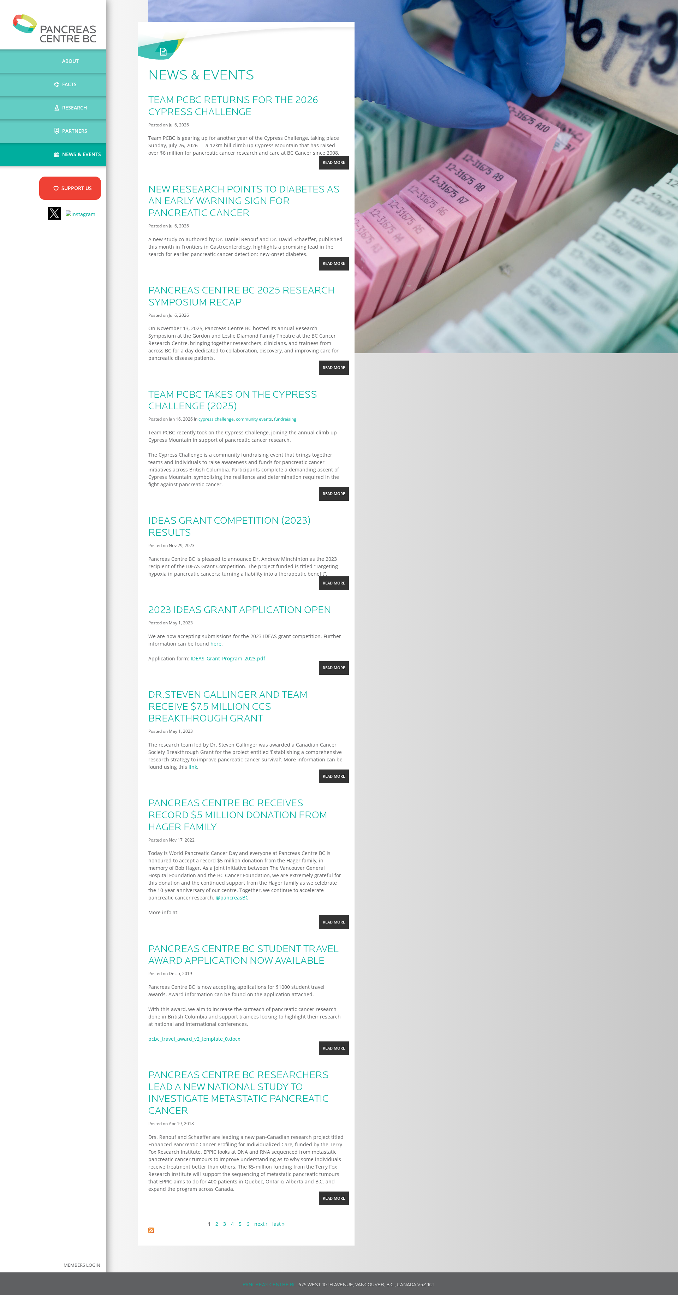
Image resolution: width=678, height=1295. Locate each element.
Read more (336, 165)
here (215, 643)
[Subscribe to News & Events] (151, 1231)
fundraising (285, 419)
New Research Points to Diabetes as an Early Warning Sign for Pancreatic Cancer (244, 202)
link (193, 767)
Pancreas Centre (54, 28)
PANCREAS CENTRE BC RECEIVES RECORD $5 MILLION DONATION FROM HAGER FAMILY (237, 815)
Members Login (82, 1265)
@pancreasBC (232, 897)
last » (278, 1223)
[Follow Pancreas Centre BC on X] (54, 214)
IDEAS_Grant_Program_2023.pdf (228, 658)
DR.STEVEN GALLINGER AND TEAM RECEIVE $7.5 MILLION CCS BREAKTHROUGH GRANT (228, 707)
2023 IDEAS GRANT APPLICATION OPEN (239, 611)
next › (260, 1223)
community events (254, 419)
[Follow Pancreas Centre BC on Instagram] (80, 214)
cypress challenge (216, 419)
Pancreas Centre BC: (270, 1285)
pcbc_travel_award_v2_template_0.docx (194, 1038)
